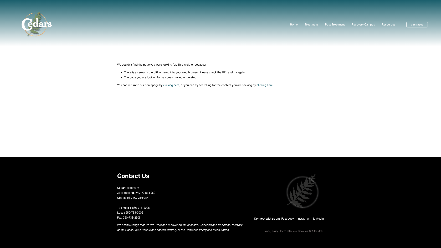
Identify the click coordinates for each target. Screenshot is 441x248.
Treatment (311, 24)
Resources (388, 24)
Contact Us (417, 24)
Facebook (287, 218)
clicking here (171, 85)
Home (294, 24)
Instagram (304, 218)
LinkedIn (318, 218)
